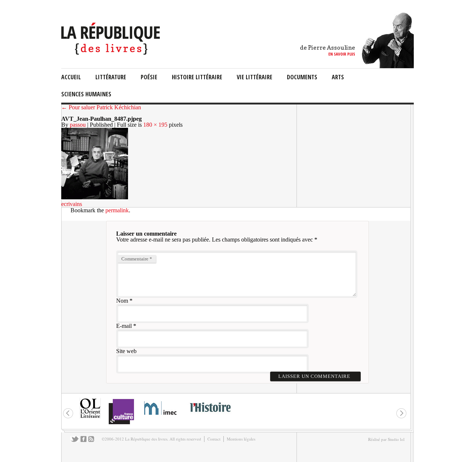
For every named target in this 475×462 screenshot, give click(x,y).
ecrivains (71, 204)
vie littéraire (254, 77)
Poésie (149, 77)
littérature (110, 77)
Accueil (71, 77)
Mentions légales (241, 439)
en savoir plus (341, 54)
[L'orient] (90, 417)
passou (78, 125)
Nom (122, 301)
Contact (213, 439)
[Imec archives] (160, 417)
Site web (126, 351)
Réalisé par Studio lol (386, 439)
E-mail (124, 326)
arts (338, 77)
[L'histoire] (210, 416)
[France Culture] (121, 424)
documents (302, 77)
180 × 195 (155, 125)
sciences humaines (86, 94)
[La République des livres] (111, 53)
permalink (117, 210)
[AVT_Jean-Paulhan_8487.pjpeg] (94, 198)
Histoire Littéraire (197, 77)
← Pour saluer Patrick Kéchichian (101, 107)
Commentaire (136, 259)
